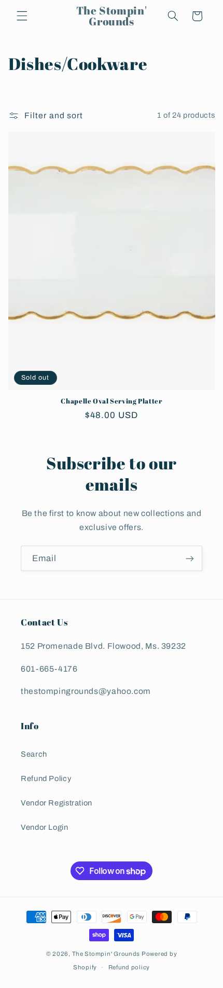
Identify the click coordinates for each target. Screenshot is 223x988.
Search (34, 754)
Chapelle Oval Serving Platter (111, 401)
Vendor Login (44, 827)
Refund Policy (46, 778)
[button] (22, 16)
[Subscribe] (190, 558)
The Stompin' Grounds (106, 954)
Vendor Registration (56, 803)
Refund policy (129, 967)
